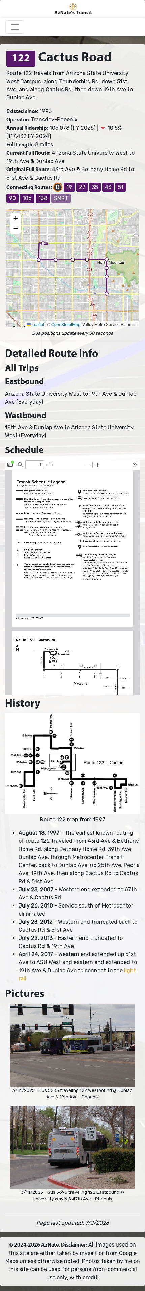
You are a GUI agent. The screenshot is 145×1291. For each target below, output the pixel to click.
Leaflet (37, 324)
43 (108, 187)
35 (95, 187)
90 (12, 198)
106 (27, 198)
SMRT (61, 198)
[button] (43, 243)
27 (82, 187)
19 (69, 187)
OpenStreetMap (65, 324)
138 (42, 198)
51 (120, 187)
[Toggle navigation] (14, 27)
